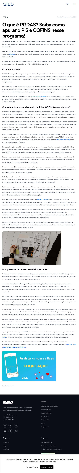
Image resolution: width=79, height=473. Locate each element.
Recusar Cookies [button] (32, 467)
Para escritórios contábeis (49, 406)
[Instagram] (16, 426)
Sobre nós (6, 442)
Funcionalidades (46, 413)
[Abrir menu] (74, 3)
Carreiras (6, 449)
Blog (4, 446)
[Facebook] (10, 431)
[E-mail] (16, 431)
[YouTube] (5, 431)
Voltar (5, 17)
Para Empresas (46, 409)
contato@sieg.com (10, 415)
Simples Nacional (43, 199)
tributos (12, 54)
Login (67, 4)
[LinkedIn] (5, 426)
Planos (43, 423)
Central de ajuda (46, 442)
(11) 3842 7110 (8, 417)
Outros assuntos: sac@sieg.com (51, 449)
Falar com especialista (48, 446)
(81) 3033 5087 (8, 419)
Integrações (45, 416)
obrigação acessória (39, 96)
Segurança (44, 427)
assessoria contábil (63, 140)
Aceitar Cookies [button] (47, 467)
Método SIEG (45, 420)
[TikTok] (10, 426)
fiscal (4, 337)
